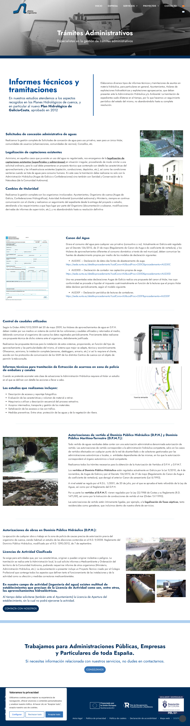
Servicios (129, 6)
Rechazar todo (35, 714)
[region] (36, 704)
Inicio (98, 6)
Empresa (113, 6)
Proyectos (149, 6)
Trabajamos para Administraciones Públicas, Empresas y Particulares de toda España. (95, 649)
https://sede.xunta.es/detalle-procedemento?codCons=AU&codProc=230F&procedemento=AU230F (118, 296)
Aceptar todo (54, 714)
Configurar (17, 714)
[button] (182, 718)
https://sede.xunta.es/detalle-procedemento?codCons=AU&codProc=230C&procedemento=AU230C (118, 264)
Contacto (171, 6)
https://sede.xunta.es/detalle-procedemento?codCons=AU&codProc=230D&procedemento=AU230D (118, 274)
